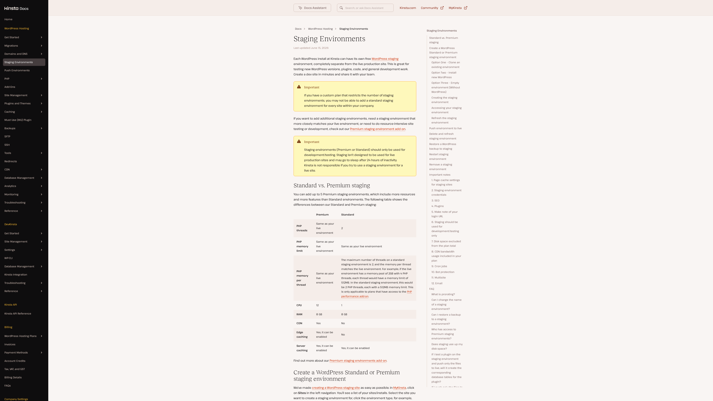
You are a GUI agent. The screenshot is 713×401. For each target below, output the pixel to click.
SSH (7, 144)
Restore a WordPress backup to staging (442, 146)
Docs (298, 28)
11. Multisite (439, 277)
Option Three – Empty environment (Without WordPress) (446, 87)
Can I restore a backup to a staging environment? (446, 319)
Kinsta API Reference (17, 313)
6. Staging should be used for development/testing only (445, 228)
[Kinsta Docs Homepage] (14, 6)
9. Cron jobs (439, 266)
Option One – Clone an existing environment (446, 65)
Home (8, 19)
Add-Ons (9, 87)
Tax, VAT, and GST (14, 369)
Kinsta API (10, 304)
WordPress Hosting (16, 28)
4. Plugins (438, 206)
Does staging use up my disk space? (447, 346)
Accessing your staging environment (447, 110)
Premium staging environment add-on (377, 129)
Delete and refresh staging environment (442, 136)
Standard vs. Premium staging (443, 40)
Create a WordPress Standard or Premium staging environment (443, 52)
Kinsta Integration (15, 274)
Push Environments (17, 70)
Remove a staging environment (440, 167)
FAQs (7, 385)
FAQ (431, 289)
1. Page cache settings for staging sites (446, 182)
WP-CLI (8, 258)
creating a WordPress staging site (336, 388)
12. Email (437, 283)
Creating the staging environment (444, 100)
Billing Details (13, 377)
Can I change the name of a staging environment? (447, 304)
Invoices (9, 344)
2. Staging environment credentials (446, 192)
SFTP (7, 136)
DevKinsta (10, 224)
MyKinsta (399, 388)
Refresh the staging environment (444, 120)
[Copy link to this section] (291, 185)
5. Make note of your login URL (445, 214)
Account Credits (14, 361)
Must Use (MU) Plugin (17, 120)
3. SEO (435, 200)
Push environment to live (445, 128)
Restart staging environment (438, 156)
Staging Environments (18, 62)
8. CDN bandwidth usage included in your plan (446, 256)
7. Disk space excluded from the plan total (446, 243)
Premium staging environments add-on (358, 360)
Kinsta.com (408, 8)
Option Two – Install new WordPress (444, 75)
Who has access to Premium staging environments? (444, 333)
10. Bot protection (443, 272)
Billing (8, 327)
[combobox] (365, 8)
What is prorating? (443, 294)
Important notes (439, 174)
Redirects (10, 161)
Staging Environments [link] (353, 28)
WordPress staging (385, 59)
